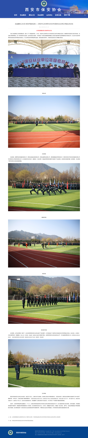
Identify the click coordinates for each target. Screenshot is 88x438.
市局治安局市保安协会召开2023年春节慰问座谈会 (22, 420)
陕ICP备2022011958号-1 (53, 434)
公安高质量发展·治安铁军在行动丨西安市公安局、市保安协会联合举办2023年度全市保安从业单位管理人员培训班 (36, 417)
